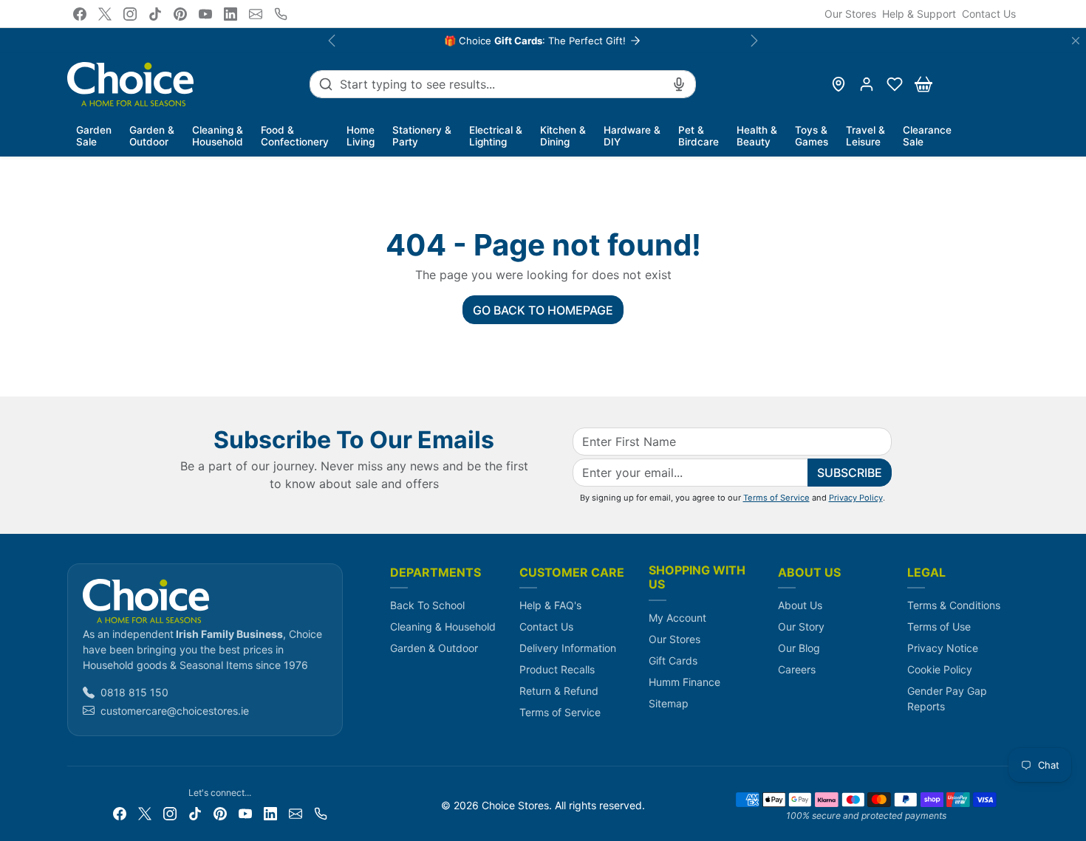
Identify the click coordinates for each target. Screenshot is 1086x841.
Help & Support (919, 13)
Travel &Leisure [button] (865, 136)
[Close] (1075, 40)
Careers (797, 669)
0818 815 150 (134, 692)
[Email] (255, 14)
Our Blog (799, 648)
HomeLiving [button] (360, 136)
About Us (800, 605)
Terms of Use (939, 626)
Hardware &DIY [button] (632, 136)
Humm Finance (684, 682)
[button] (895, 84)
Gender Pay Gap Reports (947, 698)
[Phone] (280, 14)
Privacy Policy (856, 497)
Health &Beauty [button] (757, 136)
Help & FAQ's (550, 605)
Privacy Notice (942, 648)
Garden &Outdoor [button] (151, 136)
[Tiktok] (155, 14)
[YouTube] (205, 14)
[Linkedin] (230, 14)
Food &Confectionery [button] (295, 136)
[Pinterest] (180, 14)
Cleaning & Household (443, 626)
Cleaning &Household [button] (217, 136)
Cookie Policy (939, 669)
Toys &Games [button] (811, 136)
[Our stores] (838, 84)
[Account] (867, 84)
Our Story (801, 626)
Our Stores (850, 13)
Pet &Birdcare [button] (698, 136)
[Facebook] (79, 14)
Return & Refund (558, 690)
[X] (104, 14)
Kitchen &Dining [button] (563, 136)
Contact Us (989, 13)
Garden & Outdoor (434, 648)
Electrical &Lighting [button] (495, 136)
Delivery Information (567, 648)
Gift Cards (673, 660)
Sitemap (669, 703)
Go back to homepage (543, 310)
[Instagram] (130, 14)
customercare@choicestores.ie (174, 710)
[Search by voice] (679, 84)
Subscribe (849, 472)
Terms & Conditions (953, 605)
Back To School (427, 605)
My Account (677, 617)
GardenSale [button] (94, 136)
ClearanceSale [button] (927, 136)
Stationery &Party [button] (421, 136)
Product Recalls (557, 669)
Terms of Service (776, 497)
